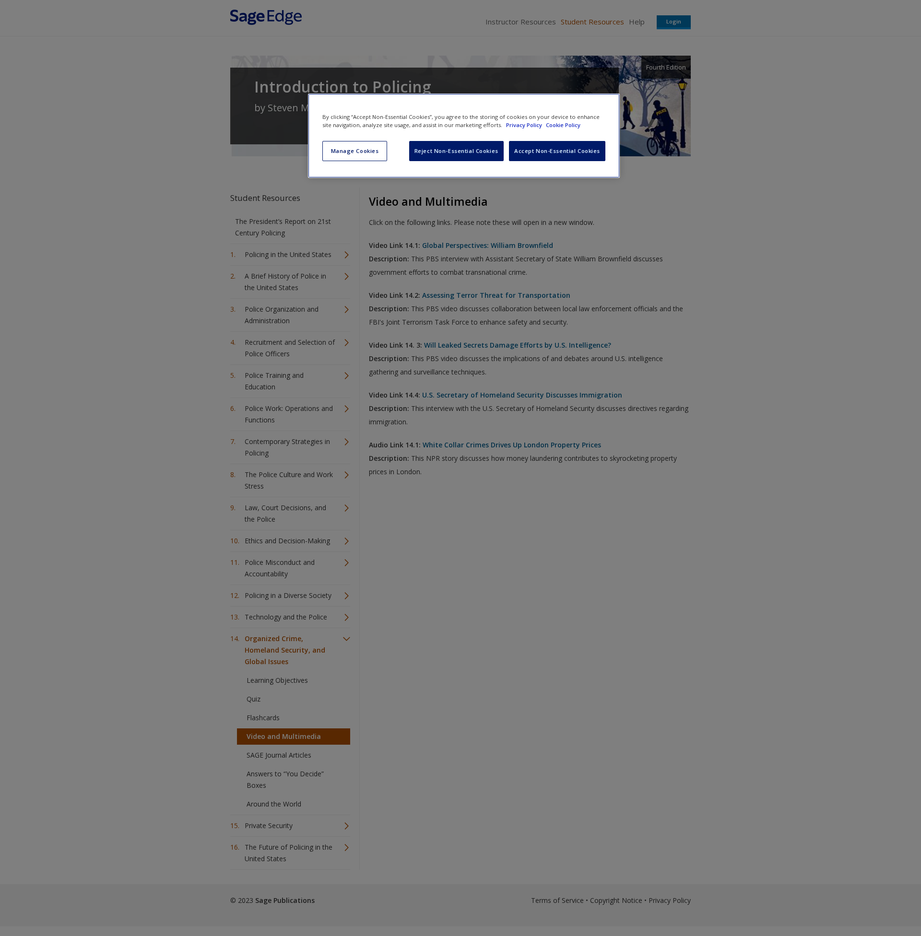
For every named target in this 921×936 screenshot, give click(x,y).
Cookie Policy (563, 125)
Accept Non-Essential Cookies (557, 150)
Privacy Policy (524, 125)
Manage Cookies (355, 150)
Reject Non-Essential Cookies (456, 150)
